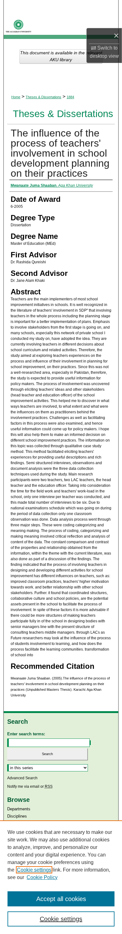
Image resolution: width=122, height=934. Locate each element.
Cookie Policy (42, 877)
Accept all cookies (61, 898)
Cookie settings (34, 869)
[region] (61, 877)
